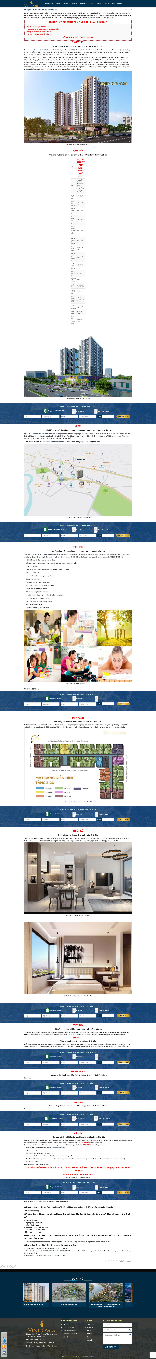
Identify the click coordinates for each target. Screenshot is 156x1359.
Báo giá (4, 1337)
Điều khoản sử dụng (69, 1330)
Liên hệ (119, 3)
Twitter (89, 1330)
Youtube (90, 1327)
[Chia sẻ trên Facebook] (1, 1266)
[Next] (128, 1291)
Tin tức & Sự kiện (68, 1327)
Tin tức (99, 3)
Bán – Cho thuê (109, 3)
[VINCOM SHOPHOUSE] (33, 3)
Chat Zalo (4, 1343)
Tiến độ (91, 3)
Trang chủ (49, 3)
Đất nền (74, 3)
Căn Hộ (82, 3)
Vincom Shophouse (62, 3)
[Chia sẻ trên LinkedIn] (14, 1266)
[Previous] (27, 1291)
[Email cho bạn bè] (8, 1266)
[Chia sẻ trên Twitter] (4, 1266)
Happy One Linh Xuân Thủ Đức (44, 434)
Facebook (90, 1324)
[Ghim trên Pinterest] (11, 1266)
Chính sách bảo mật (70, 1334)
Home (124, 9)
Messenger (4, 1354)
